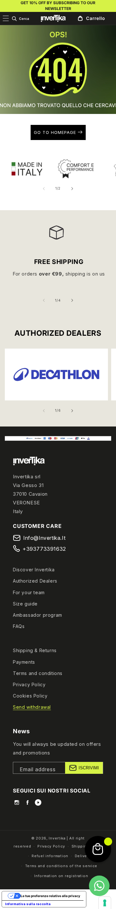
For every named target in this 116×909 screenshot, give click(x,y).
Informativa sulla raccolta (28, 904)
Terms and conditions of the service (61, 866)
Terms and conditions (38, 673)
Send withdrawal (32, 707)
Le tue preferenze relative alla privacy (50, 896)
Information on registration (61, 876)
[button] (20, 19)
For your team (29, 592)
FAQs (18, 626)
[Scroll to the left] (44, 189)
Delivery (83, 856)
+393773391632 (44, 549)
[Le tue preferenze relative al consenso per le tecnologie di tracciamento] (105, 903)
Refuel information (50, 856)
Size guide (25, 603)
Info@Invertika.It (44, 538)
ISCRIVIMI (89, 767)
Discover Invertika (34, 569)
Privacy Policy (29, 684)
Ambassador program (37, 615)
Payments (24, 662)
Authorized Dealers (35, 581)
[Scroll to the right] (72, 189)
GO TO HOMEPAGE (56, 132)
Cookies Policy (30, 695)
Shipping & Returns (35, 650)
